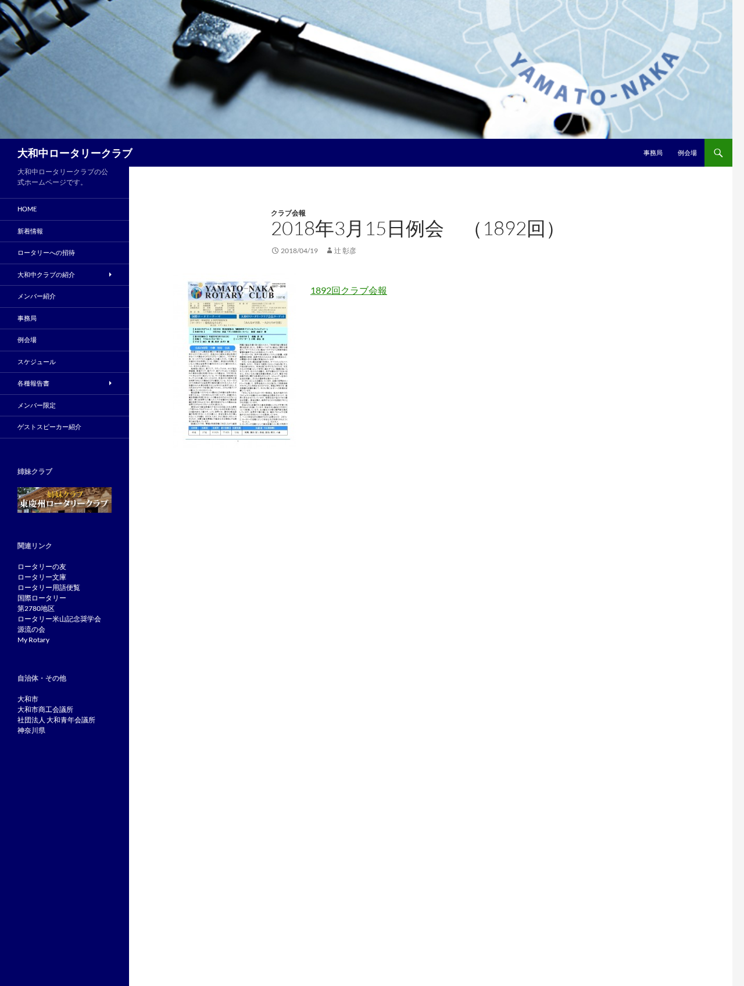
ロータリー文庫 (41, 577)
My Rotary (33, 639)
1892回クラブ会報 (348, 290)
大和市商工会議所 (45, 709)
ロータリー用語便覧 (48, 587)
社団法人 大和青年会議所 (56, 719)
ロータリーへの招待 (46, 252)
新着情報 (30, 231)
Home (27, 209)
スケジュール (36, 361)
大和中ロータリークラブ (75, 152)
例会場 (687, 152)
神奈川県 (31, 730)
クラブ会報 (288, 212)
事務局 (653, 152)
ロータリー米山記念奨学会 (59, 618)
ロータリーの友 (41, 566)
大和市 (27, 698)
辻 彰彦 (345, 250)
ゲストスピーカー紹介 (49, 426)
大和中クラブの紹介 (46, 274)
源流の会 (31, 629)
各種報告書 (33, 383)
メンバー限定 (36, 405)
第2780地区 (36, 608)
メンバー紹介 (36, 296)
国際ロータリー (41, 597)
